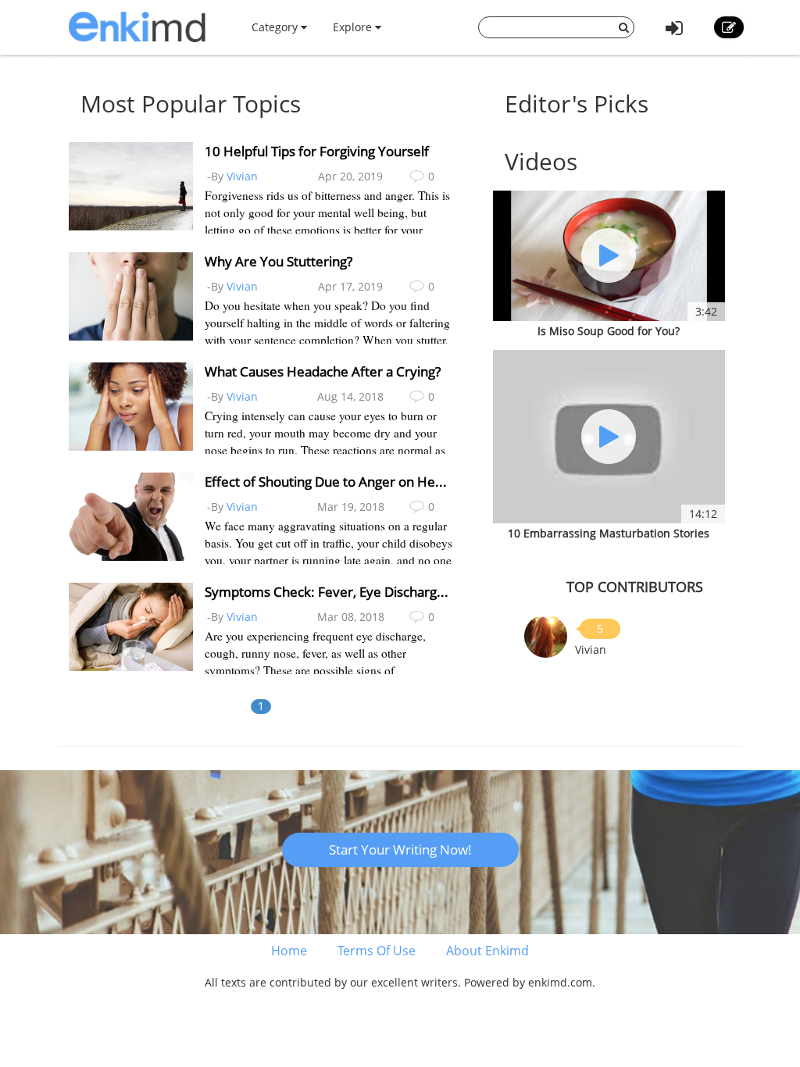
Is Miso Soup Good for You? (609, 330)
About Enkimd (487, 950)
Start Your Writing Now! (400, 849)
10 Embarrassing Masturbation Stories (608, 533)
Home (289, 950)
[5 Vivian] (545, 634)
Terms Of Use (377, 950)
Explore (354, 27)
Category (276, 27)
